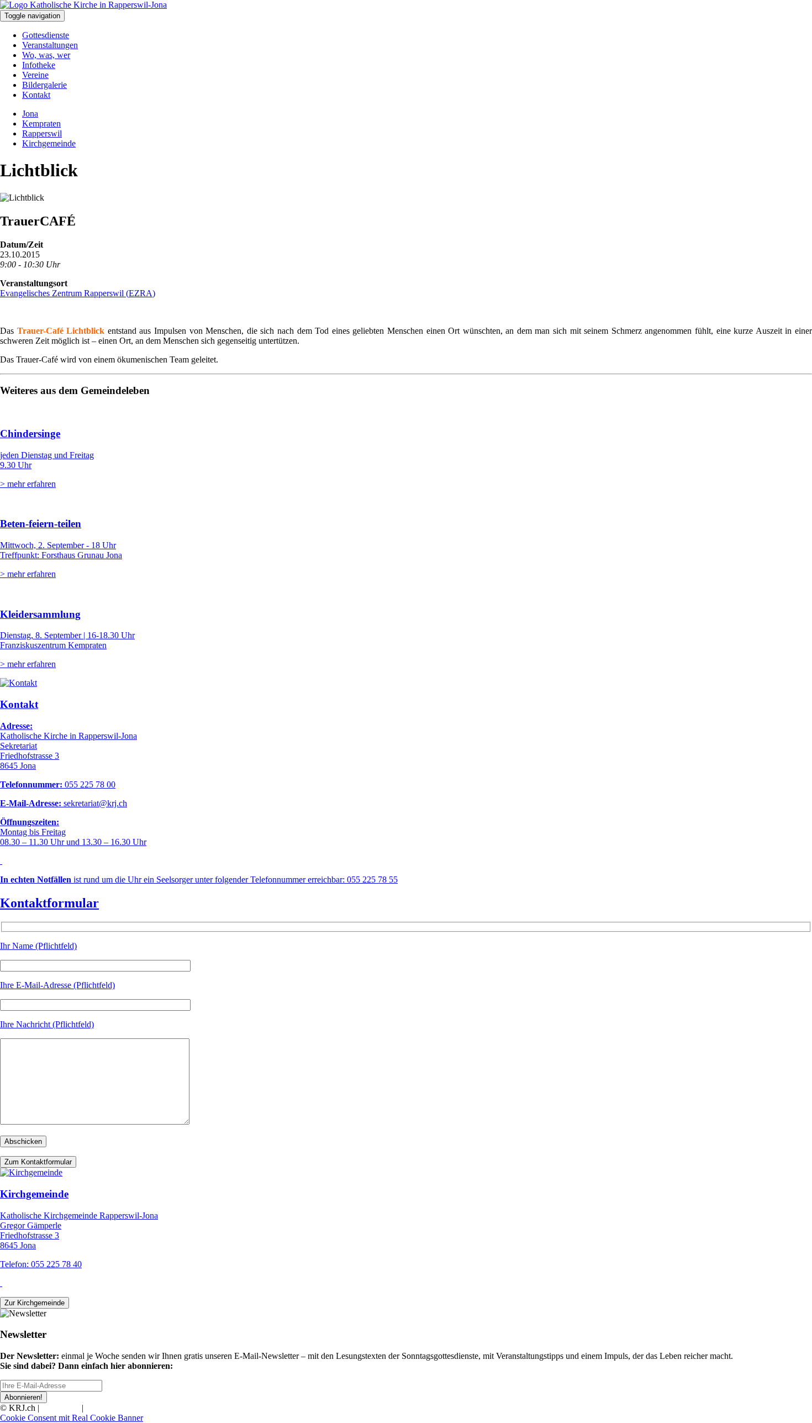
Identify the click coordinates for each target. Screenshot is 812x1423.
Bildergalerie (44, 85)
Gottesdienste (45, 35)
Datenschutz (107, 1408)
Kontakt (36, 94)
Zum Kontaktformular (38, 1162)
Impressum (60, 1408)
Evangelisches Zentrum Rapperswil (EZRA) (77, 293)
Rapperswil (42, 133)
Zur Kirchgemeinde (34, 1303)
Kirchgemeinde (49, 143)
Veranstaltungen (50, 45)
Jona (30, 113)
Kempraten (41, 123)
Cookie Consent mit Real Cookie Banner (71, 1417)
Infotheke (38, 65)
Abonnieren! (23, 1397)
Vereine (35, 75)
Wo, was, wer (46, 55)
